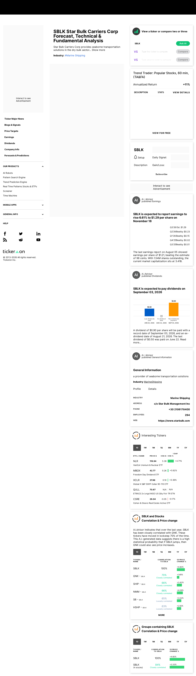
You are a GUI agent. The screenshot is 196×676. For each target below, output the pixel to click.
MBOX (136, 470)
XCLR (136, 480)
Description (140, 165)
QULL (136, 489)
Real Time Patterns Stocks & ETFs (20, 186)
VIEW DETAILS (181, 92)
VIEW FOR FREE (161, 133)
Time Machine (10, 195)
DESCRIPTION (141, 92)
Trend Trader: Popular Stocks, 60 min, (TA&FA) (161, 75)
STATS (161, 92)
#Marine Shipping (75, 55)
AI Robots (8, 173)
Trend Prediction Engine (15, 182)
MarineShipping (153, 381)
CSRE (136, 499)
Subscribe (162, 174)
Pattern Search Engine (14, 177)
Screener (7, 191)
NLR (135, 461)
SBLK (136, 568)
